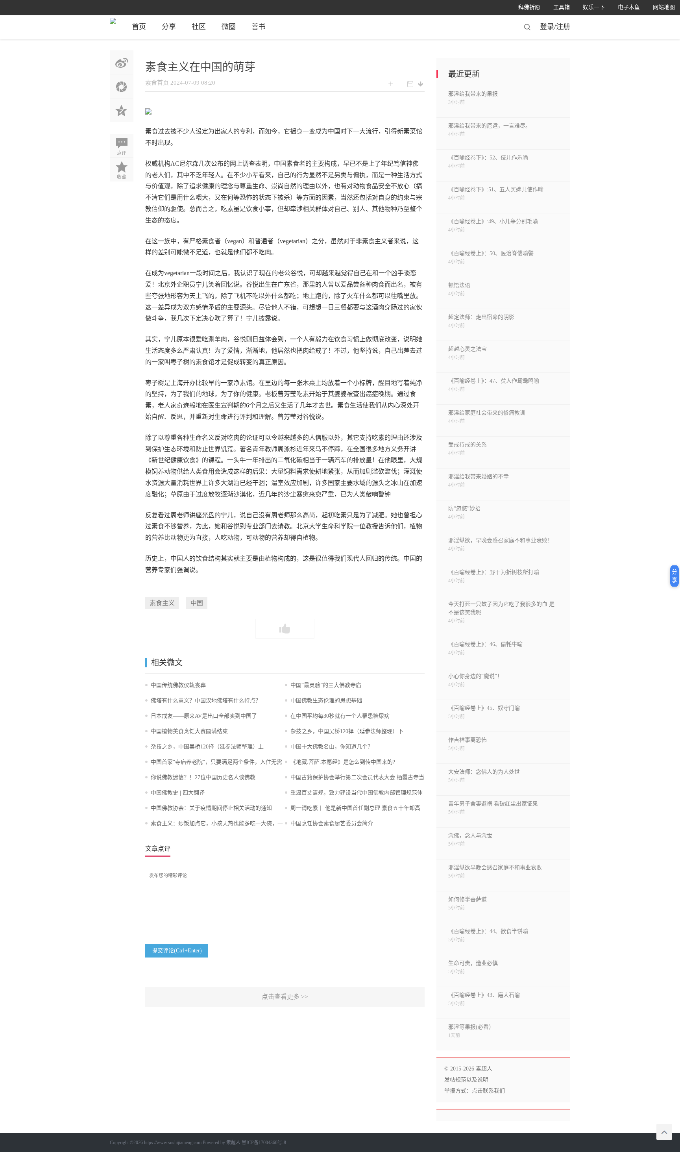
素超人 (233, 1142)
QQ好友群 (121, 110)
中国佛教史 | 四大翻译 (178, 793)
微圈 (229, 27)
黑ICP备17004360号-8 (264, 1142)
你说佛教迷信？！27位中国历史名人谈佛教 (203, 777)
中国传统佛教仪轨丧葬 (178, 685)
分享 (169, 27)
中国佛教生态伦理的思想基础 (326, 701)
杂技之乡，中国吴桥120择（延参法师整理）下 (346, 731)
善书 (258, 27)
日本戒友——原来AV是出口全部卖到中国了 (204, 716)
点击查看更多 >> (285, 996)
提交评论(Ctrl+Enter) (177, 951)
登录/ (548, 27)
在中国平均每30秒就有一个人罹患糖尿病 (340, 716)
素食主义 (162, 603)
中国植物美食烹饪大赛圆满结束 (189, 731)
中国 (196, 603)
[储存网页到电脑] (421, 84)
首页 (139, 27)
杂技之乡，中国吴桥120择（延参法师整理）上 (207, 747)
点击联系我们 (488, 1091)
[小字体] (400, 84)
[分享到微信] (121, 86)
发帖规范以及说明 (466, 1080)
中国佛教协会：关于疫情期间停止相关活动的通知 (211, 808)
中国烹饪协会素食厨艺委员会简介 (331, 823)
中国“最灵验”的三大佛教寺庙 (325, 685)
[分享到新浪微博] (121, 62)
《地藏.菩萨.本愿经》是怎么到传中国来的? (342, 762)
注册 (563, 27)
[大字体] (391, 84)
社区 (199, 27)
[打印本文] (410, 84)
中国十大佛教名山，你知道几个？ (331, 747)
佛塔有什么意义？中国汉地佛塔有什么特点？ (206, 701)
